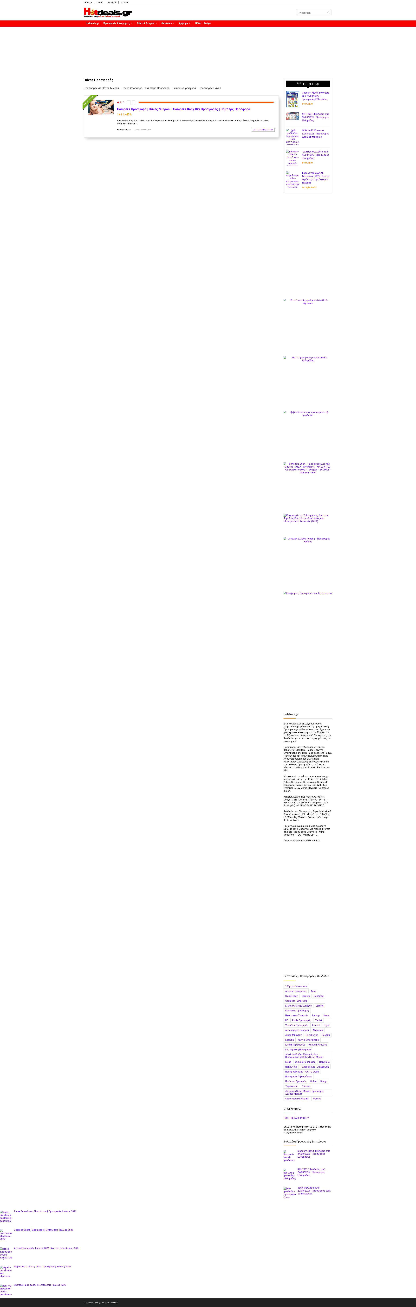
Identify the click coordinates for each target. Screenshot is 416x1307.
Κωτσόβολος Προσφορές (298, 1049)
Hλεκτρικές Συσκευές (296, 1015)
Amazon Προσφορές (296, 991)
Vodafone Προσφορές (296, 1025)
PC (286, 1020)
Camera (306, 996)
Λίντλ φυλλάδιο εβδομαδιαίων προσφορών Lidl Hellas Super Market (304, 1055)
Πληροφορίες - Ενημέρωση (315, 1067)
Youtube (124, 2)
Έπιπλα (316, 1025)
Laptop (316, 1015)
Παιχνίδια (324, 1062)
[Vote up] (134, 102)
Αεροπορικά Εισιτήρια (297, 1030)
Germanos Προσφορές (297, 1010)
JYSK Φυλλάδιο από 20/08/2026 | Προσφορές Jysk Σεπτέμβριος (315, 133)
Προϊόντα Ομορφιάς (295, 1081)
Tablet (318, 1020)
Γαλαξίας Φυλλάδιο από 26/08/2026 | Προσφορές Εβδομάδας (315, 155)
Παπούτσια (291, 1067)
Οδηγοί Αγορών (145, 23)
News (326, 1015)
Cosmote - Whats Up (296, 1001)
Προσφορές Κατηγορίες (116, 23)
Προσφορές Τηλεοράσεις (298, 1076)
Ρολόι (313, 1081)
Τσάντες (305, 1086)
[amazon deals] (308, 561)
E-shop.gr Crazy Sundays (298, 1005)
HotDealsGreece (124, 129)
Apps (313, 991)
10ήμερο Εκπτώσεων (296, 986)
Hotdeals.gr (92, 23)
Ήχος (326, 1025)
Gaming (320, 1005)
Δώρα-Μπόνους (293, 1035)
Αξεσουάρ (318, 1030)
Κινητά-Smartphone (308, 1040)
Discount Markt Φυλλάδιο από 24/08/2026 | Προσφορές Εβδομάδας (315, 96)
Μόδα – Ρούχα (203, 23)
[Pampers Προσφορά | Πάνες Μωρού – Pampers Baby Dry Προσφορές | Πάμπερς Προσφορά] (101, 101)
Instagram (111, 2)
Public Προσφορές (301, 1020)
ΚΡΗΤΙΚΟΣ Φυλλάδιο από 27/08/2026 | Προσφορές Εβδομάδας (315, 117)
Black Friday (291, 996)
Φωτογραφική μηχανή (297, 1098)
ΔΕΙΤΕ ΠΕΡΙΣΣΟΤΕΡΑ (263, 129)
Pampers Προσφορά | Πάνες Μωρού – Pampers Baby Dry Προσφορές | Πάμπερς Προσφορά (183, 109)
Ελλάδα (326, 1035)
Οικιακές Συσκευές (305, 1062)
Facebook (88, 2)
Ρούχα (323, 1081)
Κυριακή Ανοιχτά (318, 1044)
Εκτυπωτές (312, 1035)
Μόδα (288, 1062)
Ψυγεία (317, 1098)
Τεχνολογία (291, 1086)
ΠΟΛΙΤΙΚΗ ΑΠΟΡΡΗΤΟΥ (297, 1118)
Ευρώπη (289, 1040)
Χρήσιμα (183, 23)
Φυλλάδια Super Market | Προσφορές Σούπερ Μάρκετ (304, 1092)
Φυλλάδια (166, 23)
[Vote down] (128, 102)
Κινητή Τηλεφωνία (295, 1044)
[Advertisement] (208, 50)
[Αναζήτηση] (328, 12)
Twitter (99, 2)
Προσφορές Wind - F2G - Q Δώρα (302, 1071)
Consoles (319, 996)
